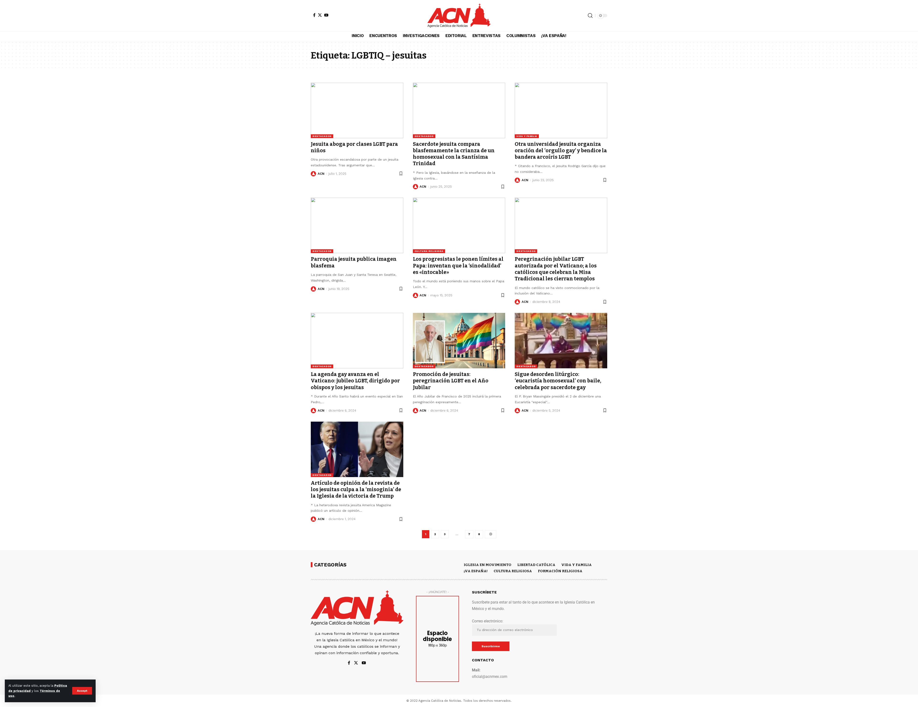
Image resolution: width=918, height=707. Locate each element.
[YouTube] (326, 15)
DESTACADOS (322, 136)
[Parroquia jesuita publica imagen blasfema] (357, 225)
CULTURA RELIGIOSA (429, 251)
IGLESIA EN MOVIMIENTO (487, 565)
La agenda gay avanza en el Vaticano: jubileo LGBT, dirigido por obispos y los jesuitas (355, 381)
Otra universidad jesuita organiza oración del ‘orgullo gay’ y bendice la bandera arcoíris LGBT (561, 150)
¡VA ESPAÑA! (476, 571)
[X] (320, 15)
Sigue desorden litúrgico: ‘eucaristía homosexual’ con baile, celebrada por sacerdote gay (558, 381)
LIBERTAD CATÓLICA (536, 565)
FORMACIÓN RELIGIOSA (560, 571)
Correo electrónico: (487, 621)
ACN (321, 173)
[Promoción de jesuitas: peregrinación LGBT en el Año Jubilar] (459, 340)
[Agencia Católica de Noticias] (459, 15)
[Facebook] (314, 15)
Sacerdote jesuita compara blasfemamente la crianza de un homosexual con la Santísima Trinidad (454, 154)
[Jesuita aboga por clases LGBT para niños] (357, 110)
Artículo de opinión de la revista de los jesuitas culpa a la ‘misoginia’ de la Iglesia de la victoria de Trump (356, 489)
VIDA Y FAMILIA (526, 136)
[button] (82, 691)
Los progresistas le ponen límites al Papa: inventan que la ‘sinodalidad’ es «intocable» (458, 265)
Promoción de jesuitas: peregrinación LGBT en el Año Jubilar (450, 381)
